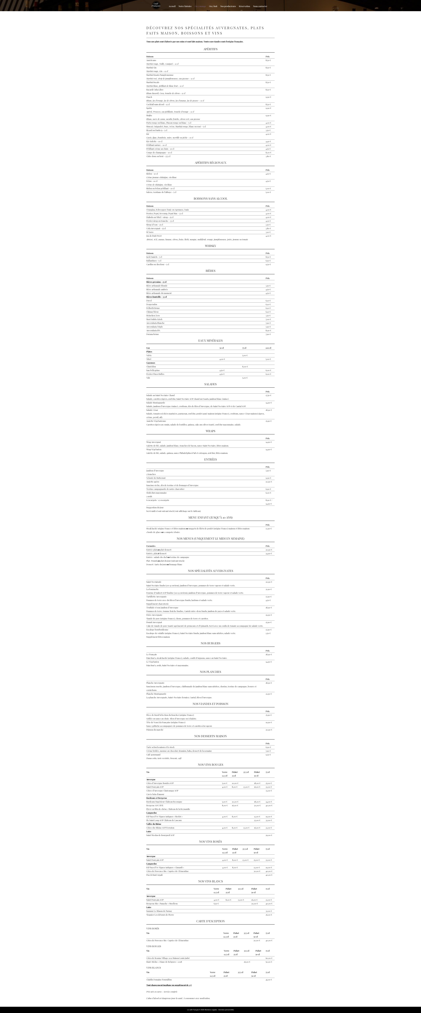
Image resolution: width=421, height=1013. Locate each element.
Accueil (172, 6)
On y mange (200, 6)
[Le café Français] (157, 5)
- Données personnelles (225, 1010)
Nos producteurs (228, 6)
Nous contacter (260, 6)
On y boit (213, 6)
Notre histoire (185, 6)
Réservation (244, 6)
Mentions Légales (211, 1010)
